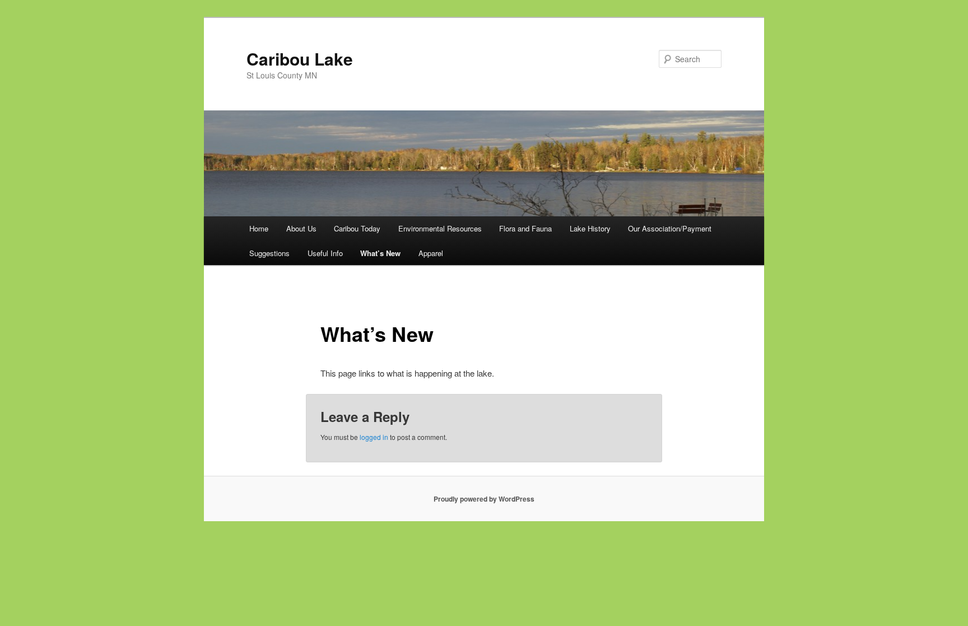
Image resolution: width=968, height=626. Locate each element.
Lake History (590, 228)
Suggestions (269, 253)
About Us (301, 228)
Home (258, 228)
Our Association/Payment (669, 228)
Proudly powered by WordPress (484, 499)
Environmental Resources (440, 228)
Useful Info (325, 253)
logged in (374, 437)
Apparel (430, 253)
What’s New (380, 253)
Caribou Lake (299, 59)
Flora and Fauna (525, 228)
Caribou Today (357, 228)
